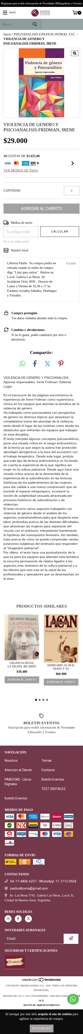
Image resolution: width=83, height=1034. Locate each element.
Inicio (7, 34)
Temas (47, 760)
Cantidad (11, 190)
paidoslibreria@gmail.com (29, 888)
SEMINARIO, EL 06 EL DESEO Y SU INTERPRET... (61, 667)
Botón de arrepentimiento (42, 1005)
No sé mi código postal (16, 241)
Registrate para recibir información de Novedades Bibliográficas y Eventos (41, 3)
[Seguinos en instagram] (8, 918)
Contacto (48, 770)
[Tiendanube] (41, 981)
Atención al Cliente (18, 770)
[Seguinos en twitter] (28, 918)
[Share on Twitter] (47, 364)
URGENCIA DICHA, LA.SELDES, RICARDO (22, 664)
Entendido (41, 1028)
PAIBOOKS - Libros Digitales (18, 782)
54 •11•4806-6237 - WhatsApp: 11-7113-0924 (43, 881)
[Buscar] (34, 24)
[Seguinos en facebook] (18, 918)
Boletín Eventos (53, 779)
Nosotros (11, 760)
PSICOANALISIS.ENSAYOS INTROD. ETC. (45, 34)
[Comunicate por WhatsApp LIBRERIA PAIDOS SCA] (72, 999)
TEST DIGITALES (53, 789)
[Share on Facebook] (35, 364)
